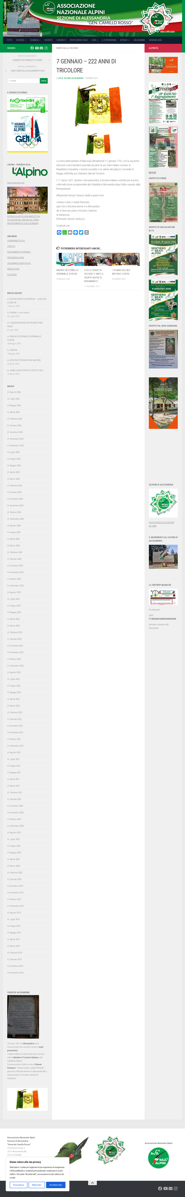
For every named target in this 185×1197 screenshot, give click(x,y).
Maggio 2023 (15, 612)
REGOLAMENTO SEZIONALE (19, 252)
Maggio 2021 (15, 772)
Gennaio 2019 (15, 959)
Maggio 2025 (15, 465)
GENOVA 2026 (155, 40)
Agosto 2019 (15, 912)
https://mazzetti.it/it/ (16, 182)
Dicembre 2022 (16, 645)
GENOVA (13, 350)
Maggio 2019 (15, 932)
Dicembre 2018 (16, 966)
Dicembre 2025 (16, 432)
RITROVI (123, 40)
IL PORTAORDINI (109, 40)
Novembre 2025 (16, 439)
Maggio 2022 (15, 692)
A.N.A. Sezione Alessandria (70, 78)
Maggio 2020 (15, 852)
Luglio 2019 (15, 919)
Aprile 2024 (15, 539)
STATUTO (11, 246)
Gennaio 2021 (15, 799)
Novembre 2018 (16, 972)
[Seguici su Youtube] (36, 48)
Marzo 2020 (15, 866)
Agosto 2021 (15, 752)
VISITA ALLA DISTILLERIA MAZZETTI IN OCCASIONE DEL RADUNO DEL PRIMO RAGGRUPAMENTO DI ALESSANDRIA (23, 220)
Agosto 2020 (15, 832)
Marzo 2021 (15, 786)
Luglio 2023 (15, 599)
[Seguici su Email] (41, 48)
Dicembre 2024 (16, 499)
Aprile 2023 (15, 619)
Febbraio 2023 (16, 632)
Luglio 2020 (15, 839)
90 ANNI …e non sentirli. (20, 312)
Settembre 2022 (17, 665)
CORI (94, 40)
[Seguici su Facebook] (32, 48)
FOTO (9, 40)
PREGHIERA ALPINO (15, 257)
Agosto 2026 (15, 392)
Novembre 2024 (16, 505)
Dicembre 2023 (16, 565)
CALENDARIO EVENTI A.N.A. (19, 263)
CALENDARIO (139, 40)
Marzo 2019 (15, 946)
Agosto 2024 (15, 525)
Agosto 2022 (15, 672)
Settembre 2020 (17, 826)
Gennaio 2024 (15, 559)
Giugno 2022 (15, 685)
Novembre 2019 (16, 892)
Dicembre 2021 (16, 725)
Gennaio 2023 (15, 639)
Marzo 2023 (15, 625)
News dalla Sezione (67, 48)
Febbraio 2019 (16, 952)
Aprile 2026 (15, 412)
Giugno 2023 (15, 605)
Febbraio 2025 (16, 485)
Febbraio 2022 (16, 712)
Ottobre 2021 (15, 739)
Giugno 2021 (15, 766)
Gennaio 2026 (15, 425)
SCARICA (34, 40)
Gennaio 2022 (15, 719)
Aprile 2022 (15, 699)
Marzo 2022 (15, 705)
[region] (37, 1174)
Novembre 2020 (16, 812)
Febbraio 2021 (16, 792)
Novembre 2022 (16, 652)
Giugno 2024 (15, 532)
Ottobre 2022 (15, 659)
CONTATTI (61, 40)
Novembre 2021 (16, 732)
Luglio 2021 (15, 759)
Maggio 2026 (15, 405)
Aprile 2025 (15, 472)
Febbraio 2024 (16, 552)
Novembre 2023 (16, 572)
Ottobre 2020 (15, 819)
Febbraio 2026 (16, 419)
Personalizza (18, 1185)
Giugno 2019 (15, 926)
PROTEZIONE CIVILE (79, 40)
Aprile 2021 (15, 779)
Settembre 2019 (17, 906)
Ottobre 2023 (15, 579)
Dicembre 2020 (16, 806)
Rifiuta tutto (36, 1185)
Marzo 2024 (15, 545)
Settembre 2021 (17, 746)
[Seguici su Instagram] (46, 48)
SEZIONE (20, 40)
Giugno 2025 (15, 459)
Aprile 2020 (15, 859)
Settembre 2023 (17, 585)
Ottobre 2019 (15, 899)
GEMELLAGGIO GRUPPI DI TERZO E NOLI (26, 370)
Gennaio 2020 (15, 879)
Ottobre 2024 (15, 512)
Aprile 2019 (15, 939)
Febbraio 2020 (16, 872)
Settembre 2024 (17, 519)
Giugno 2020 (15, 846)
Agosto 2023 (15, 592)
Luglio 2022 (15, 679)
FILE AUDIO (12, 274)
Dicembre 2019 (16, 886)
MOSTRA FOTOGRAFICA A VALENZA (25, 360)
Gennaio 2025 (15, 492)
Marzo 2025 (15, 479)
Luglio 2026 (15, 399)
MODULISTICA (13, 269)
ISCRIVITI (49, 40)
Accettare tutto (56, 1185)
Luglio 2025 (15, 452)
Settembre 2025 (17, 445)
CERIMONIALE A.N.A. (16, 240)
